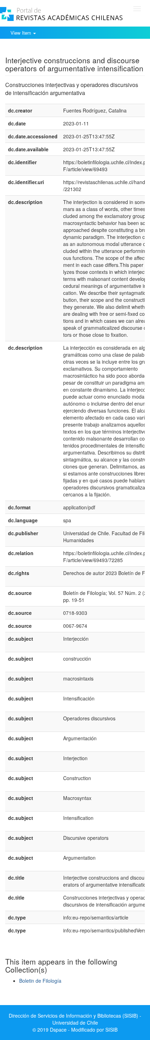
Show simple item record (32, 49)
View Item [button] (21, 32)
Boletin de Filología (40, 980)
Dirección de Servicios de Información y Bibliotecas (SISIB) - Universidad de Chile (75, 1019)
